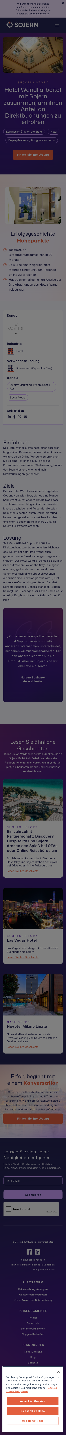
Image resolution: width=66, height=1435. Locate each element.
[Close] (58, 1372)
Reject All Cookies (33, 1410)
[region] (32, 1399)
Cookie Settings (32, 1420)
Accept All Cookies (32, 1401)
